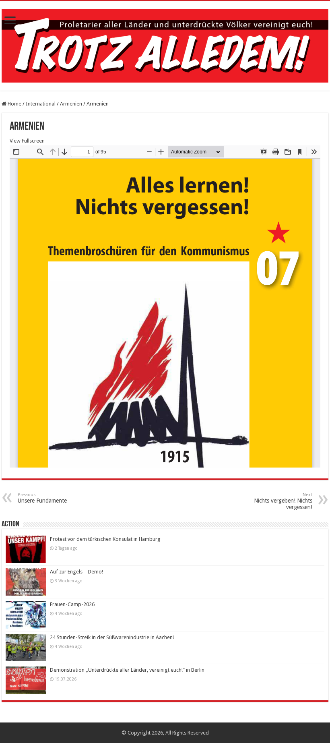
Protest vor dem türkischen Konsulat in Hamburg (105, 539)
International (41, 104)
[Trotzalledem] (165, 44)
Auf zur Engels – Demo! (76, 572)
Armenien (71, 104)
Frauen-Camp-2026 (72, 604)
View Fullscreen (27, 141)
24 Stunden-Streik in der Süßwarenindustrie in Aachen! (112, 637)
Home (13, 104)
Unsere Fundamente (42, 498)
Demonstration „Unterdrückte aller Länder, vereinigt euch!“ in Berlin (127, 670)
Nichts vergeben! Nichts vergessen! (283, 501)
